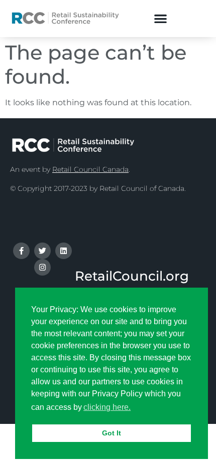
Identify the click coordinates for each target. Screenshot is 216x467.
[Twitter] (42, 251)
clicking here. (107, 407)
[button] (160, 18)
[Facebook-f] (21, 251)
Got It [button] (111, 433)
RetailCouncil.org (132, 276)
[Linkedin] (63, 251)
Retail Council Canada (90, 169)
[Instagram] (42, 267)
